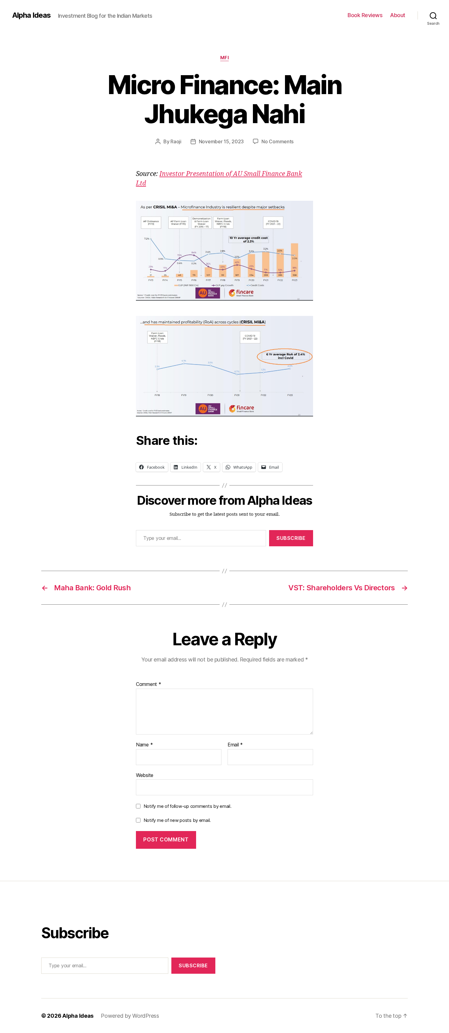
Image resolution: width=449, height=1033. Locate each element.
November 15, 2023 (221, 141)
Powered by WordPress (130, 1016)
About (397, 15)
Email (235, 745)
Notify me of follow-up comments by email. (188, 806)
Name (144, 745)
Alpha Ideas (31, 15)
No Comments (277, 141)
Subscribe (291, 538)
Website (144, 775)
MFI (224, 57)
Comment (148, 684)
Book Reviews (365, 15)
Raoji (175, 141)
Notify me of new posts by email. (177, 820)
